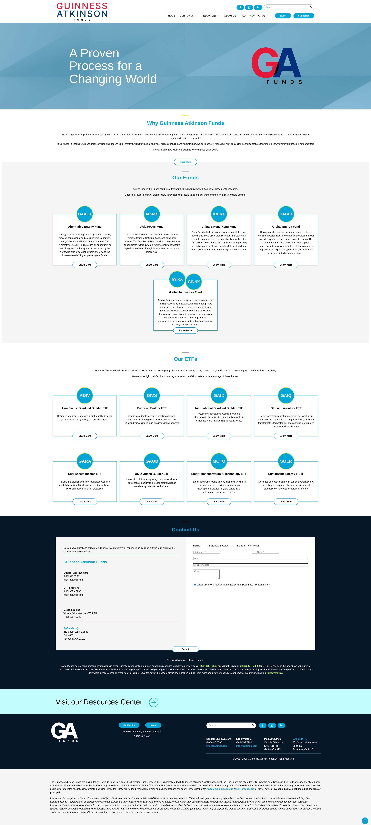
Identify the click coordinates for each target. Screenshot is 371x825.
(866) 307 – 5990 (249, 666)
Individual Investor (218, 545)
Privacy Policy (274, 673)
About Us (138, 736)
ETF (238, 789)
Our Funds (135, 731)
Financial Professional (247, 545)
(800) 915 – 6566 (208, 666)
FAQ (147, 736)
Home (125, 731)
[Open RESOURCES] (218, 16)
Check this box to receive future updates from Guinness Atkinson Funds (233, 584)
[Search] (311, 7)
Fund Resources (151, 731)
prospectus (227, 789)
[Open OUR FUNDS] (195, 16)
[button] (185, 649)
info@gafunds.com (216, 746)
